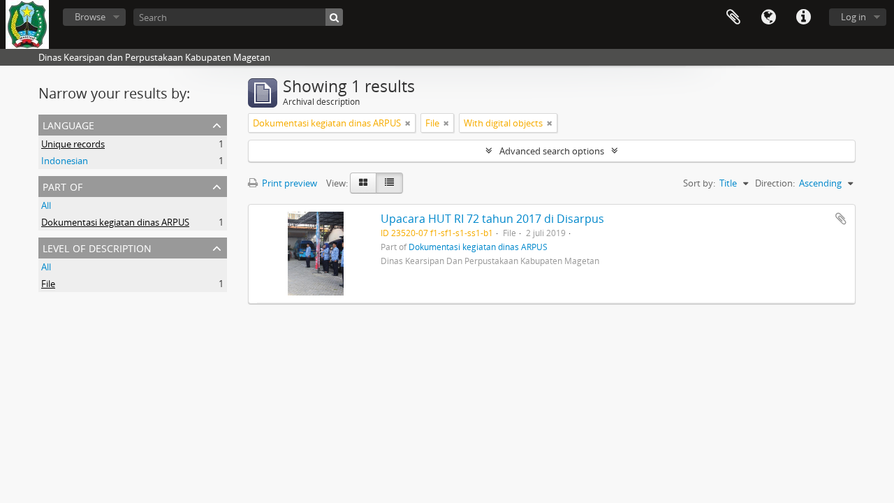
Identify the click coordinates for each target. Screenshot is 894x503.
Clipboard (733, 17)
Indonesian (64, 160)
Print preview (288, 183)
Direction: (775, 183)
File (48, 283)
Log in (853, 16)
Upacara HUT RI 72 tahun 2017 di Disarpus (492, 218)
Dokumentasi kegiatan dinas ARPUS (115, 222)
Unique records (73, 144)
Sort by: (699, 183)
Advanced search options (551, 151)
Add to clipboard (841, 219)
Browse (90, 16)
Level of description (97, 247)
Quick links (803, 17)
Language (768, 17)
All (46, 205)
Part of (62, 185)
